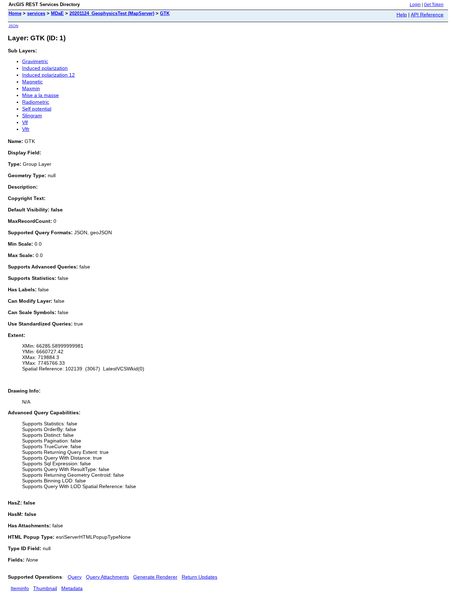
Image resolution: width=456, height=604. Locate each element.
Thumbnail (45, 588)
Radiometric (35, 102)
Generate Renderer (155, 577)
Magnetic (32, 82)
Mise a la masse (40, 95)
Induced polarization (45, 68)
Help (402, 14)
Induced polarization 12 (48, 75)
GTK (165, 13)
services (36, 13)
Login (415, 4)
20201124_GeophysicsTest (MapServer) (111, 13)
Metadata (72, 588)
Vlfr (26, 129)
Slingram (32, 115)
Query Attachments (107, 577)
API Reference (427, 14)
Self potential (36, 109)
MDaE (57, 13)
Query (75, 577)
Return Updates (199, 577)
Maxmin (31, 88)
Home (15, 13)
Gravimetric (35, 61)
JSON (13, 26)
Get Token (434, 4)
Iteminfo (20, 588)
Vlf (25, 122)
